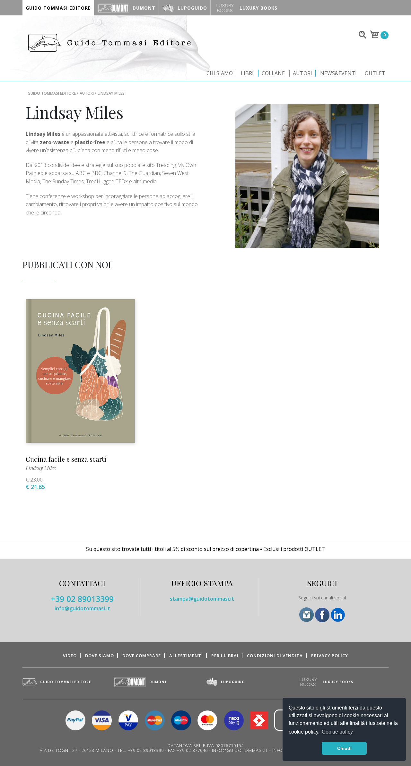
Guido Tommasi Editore (52, 93)
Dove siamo (99, 655)
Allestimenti (186, 655)
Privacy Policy (329, 655)
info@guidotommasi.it (82, 608)
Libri (247, 73)
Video (70, 655)
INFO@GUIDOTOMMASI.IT (240, 750)
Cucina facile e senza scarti (66, 459)
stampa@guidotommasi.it (202, 598)
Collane (273, 73)
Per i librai (225, 655)
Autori (302, 73)
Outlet (375, 73)
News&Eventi (338, 73)
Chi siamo (219, 73)
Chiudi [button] (344, 748)
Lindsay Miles (41, 468)
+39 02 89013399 (82, 598)
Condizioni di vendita (275, 655)
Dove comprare (141, 655)
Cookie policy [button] (337, 732)
